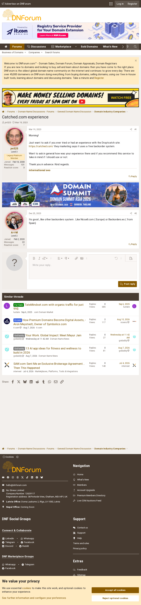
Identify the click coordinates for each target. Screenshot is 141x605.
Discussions (38, 46)
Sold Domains (89, 46)
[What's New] (128, 47)
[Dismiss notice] (135, 61)
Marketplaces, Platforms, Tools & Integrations (56, 371)
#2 (135, 213)
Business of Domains (12, 52)
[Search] (135, 47)
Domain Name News (59, 339)
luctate (16, 312)
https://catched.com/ (41, 146)
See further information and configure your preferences (34, 597)
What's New (110, 46)
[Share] (131, 129)
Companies (34, 52)
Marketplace (63, 46)
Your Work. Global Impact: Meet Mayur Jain (53, 335)
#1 (135, 129)
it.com (16, 328)
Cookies (9, 457)
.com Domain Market (43, 312)
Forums (17, 46)
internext (17, 371)
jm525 (8, 122)
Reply (134, 176)
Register (99, 78)
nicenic (124, 322)
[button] (111, 4)
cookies (26, 588)
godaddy (17, 339)
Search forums (52, 52)
